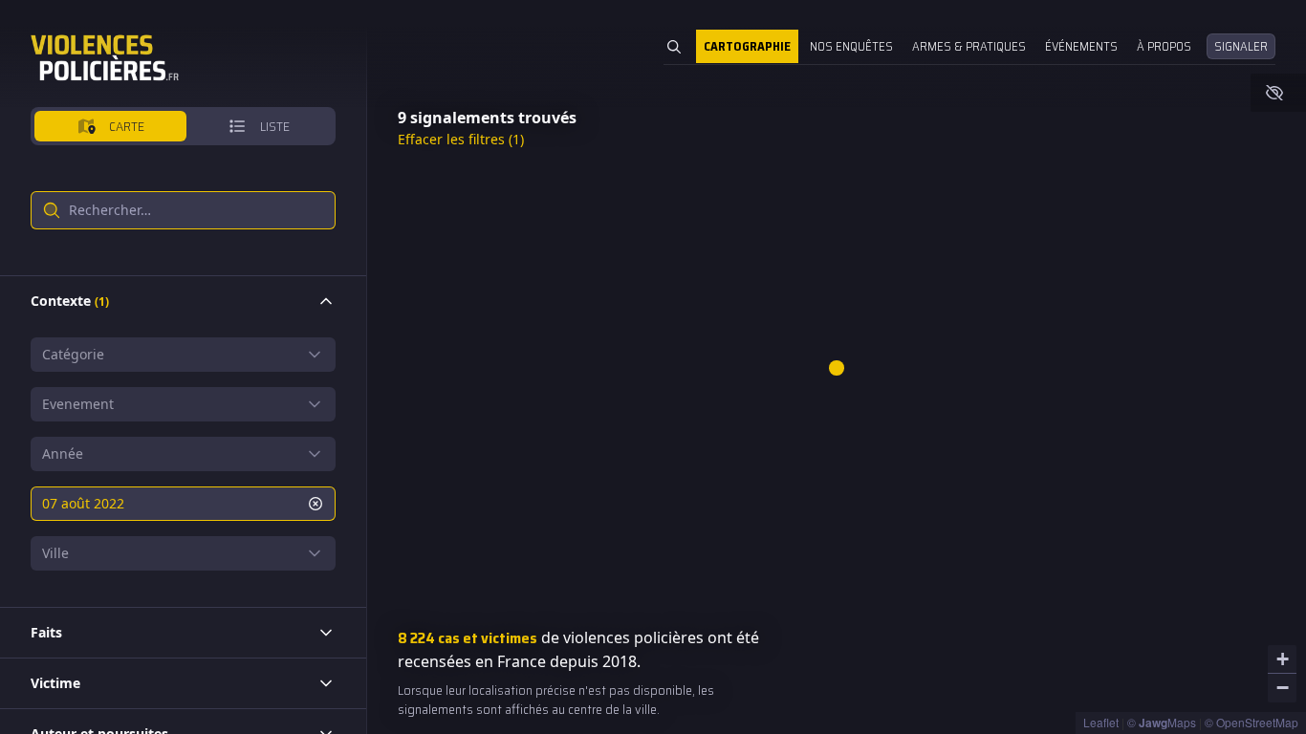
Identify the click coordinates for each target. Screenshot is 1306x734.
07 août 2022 (83, 503)
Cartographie (747, 46)
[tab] (110, 126)
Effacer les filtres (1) (461, 139)
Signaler (1241, 46)
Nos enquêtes (851, 46)
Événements (1081, 46)
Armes (969, 46)
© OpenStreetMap (1251, 722)
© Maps (1161, 722)
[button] (836, 367)
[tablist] (183, 126)
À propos (1164, 46)
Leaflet (1101, 722)
